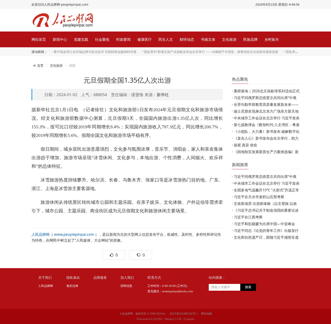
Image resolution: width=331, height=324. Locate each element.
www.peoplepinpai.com (74, 234)
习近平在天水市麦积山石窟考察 (259, 196)
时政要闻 (123, 39)
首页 (40, 65)
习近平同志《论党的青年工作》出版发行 (266, 230)
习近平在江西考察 (248, 217)
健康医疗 (144, 39)
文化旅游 (229, 39)
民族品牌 (250, 39)
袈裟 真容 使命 (245, 145)
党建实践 (81, 39)
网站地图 (206, 313)
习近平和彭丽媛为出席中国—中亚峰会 (264, 223)
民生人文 (166, 39)
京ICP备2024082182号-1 (184, 313)
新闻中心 (60, 39)
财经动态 (187, 39)
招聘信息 (126, 286)
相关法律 (72, 286)
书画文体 (208, 39)
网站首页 (39, 39)
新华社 (163, 94)
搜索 (248, 287)
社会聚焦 (102, 39)
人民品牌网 (41, 234)
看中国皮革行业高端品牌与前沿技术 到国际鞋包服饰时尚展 (95, 52)
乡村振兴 (271, 39)
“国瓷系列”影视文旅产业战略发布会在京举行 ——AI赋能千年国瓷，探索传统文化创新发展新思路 (210, 52)
